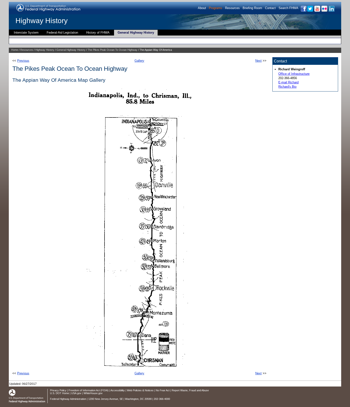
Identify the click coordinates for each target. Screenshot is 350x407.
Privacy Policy (58, 390)
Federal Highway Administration (68, 398)
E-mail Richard (288, 82)
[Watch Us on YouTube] (317, 11)
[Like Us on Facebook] (303, 11)
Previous (23, 60)
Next (258, 60)
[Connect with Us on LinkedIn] (331, 11)
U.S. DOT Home (59, 393)
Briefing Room (252, 8)
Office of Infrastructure (294, 74)
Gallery (139, 60)
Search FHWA (288, 8)
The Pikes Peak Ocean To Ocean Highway (112, 49)
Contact (270, 8)
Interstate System (26, 32)
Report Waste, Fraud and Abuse (190, 390)
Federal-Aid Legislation (62, 32)
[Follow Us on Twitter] (310, 11)
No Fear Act (163, 390)
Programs (215, 8)
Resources (232, 8)
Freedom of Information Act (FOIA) (89, 390)
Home (14, 49)
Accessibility (117, 390)
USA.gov (76, 393)
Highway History (41, 21)
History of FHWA (98, 32)
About (202, 8)
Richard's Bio (287, 86)
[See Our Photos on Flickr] (324, 11)
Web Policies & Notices (140, 390)
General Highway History (136, 32)
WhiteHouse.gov (93, 393)
